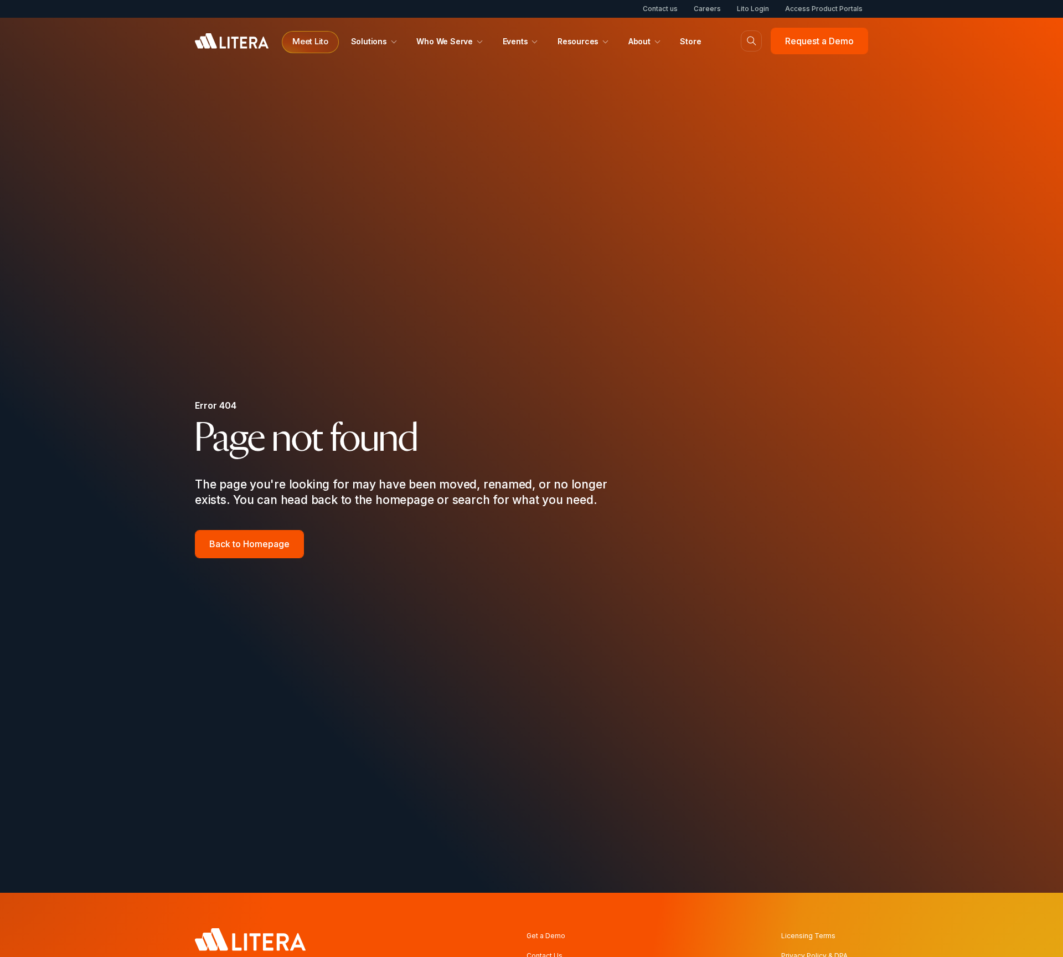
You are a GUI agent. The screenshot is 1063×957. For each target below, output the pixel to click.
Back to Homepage (249, 543)
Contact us (660, 8)
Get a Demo (546, 936)
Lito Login (753, 8)
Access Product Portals (824, 8)
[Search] (751, 41)
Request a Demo (819, 41)
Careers (707, 8)
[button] (310, 42)
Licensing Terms (808, 936)
